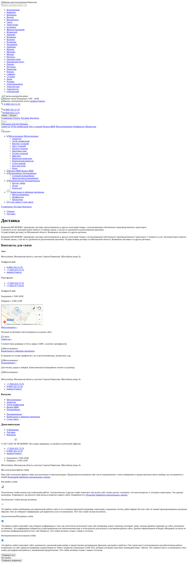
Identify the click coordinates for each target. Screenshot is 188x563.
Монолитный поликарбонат (25, 178)
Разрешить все (8, 555)
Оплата (16, 118)
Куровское (11, 42)
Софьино (11, 74)
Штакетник (90, 126)
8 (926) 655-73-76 (12, 112)
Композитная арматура (23, 161)
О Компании (13, 430)
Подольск (11, 67)
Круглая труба (18, 166)
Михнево (11, 52)
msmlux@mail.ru (37, 101)
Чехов (9, 79)
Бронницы (12, 15)
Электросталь (13, 86)
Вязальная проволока (22, 158)
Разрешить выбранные (11, 560)
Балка (14, 168)
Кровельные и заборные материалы (27, 192)
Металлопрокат (31, 136)
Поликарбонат (29, 173)
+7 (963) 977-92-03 (15, 285)
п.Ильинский (13, 91)
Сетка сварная (18, 163)
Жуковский (12, 32)
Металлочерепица (64, 126)
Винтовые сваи (19, 151)
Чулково (10, 81)
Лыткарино (12, 44)
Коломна (11, 39)
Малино (10, 49)
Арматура (5, 126)
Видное (10, 17)
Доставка (25, 118)
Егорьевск (11, 27)
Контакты (34, 118)
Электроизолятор (15, 84)
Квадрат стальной (20, 143)
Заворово (11, 34)
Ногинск (11, 57)
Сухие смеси (27, 202)
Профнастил (79, 126)
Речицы (10, 72)
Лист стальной (36, 126)
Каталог (13, 115)
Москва (10, 54)
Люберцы (11, 47)
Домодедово (12, 25)
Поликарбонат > (9, 363)
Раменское (11, 69)
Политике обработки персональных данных (106, 495)
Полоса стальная (20, 148)
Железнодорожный (15, 29)
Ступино (11, 76)
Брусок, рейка (18, 183)
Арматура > (6, 339)
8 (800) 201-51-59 (12, 104)
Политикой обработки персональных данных (29, 477)
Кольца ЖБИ (49, 126)
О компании (7, 118)
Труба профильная (19, 126)
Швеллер (16, 156)
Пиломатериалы (32, 181)
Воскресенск (13, 20)
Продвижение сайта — (7, 439)
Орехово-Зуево (14, 59)
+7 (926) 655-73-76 (15, 270)
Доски (15, 185)
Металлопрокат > (9, 327)
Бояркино (11, 12)
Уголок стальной (20, 153)
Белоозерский (13, 10)
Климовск (11, 37)
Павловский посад (15, 62)
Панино (10, 64)
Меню (4, 115)
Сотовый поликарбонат (23, 176)
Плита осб (17, 188)
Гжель (9, 22)
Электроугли (13, 89)
